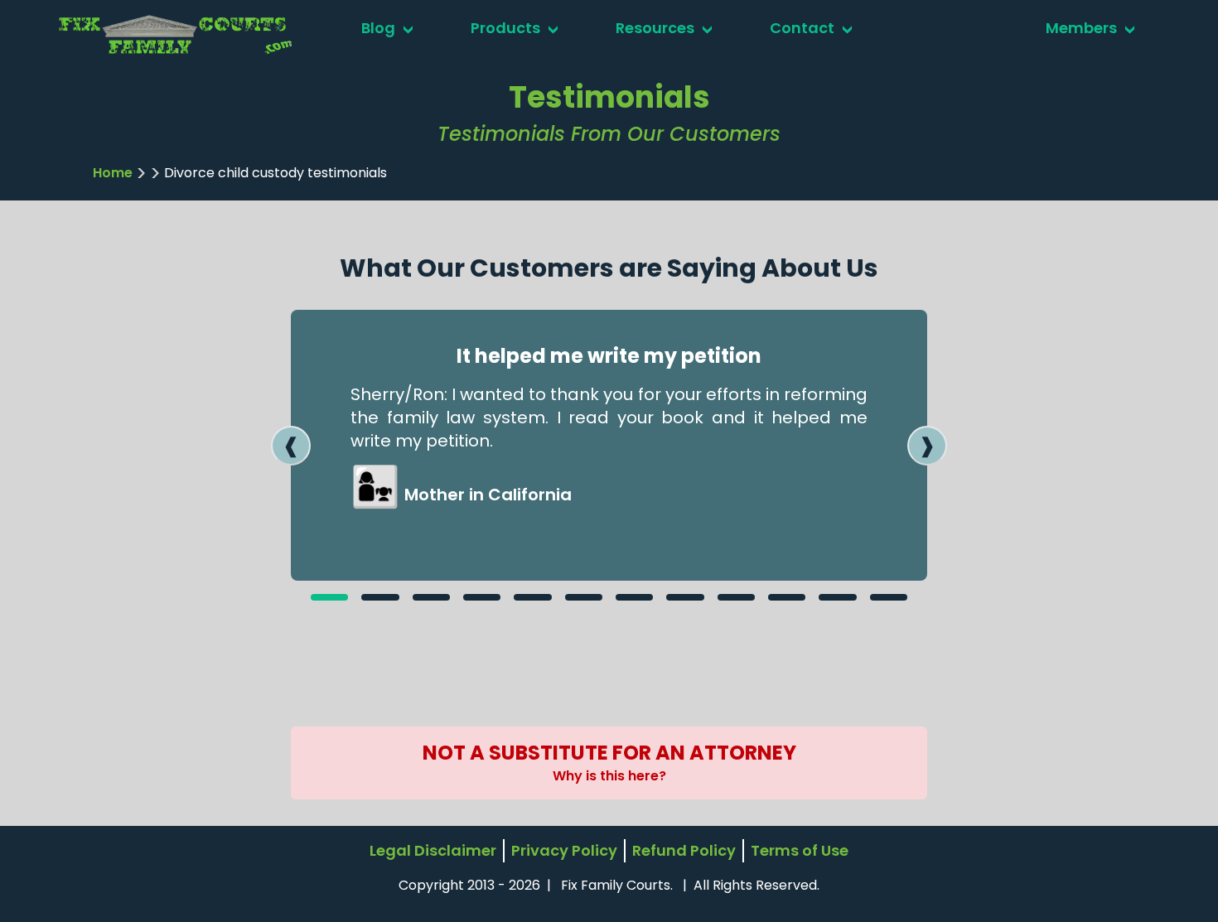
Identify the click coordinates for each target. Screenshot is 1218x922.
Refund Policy (684, 850)
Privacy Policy (564, 850)
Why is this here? (609, 775)
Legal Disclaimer (433, 850)
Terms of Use (799, 850)
